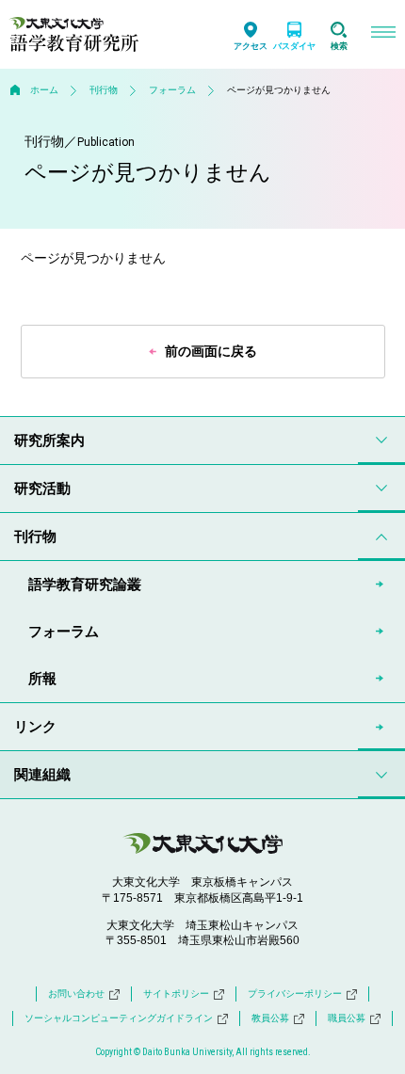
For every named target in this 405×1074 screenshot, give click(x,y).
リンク (35, 726)
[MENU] (383, 34)
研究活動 (42, 488)
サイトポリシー (176, 993)
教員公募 (270, 1018)
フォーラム (172, 90)
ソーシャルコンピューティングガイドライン (118, 1018)
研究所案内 (49, 440)
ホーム (44, 90)
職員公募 (346, 1018)
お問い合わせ (76, 993)
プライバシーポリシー (295, 993)
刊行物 (103, 90)
